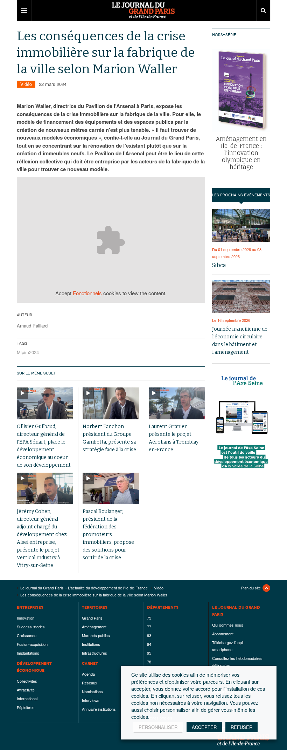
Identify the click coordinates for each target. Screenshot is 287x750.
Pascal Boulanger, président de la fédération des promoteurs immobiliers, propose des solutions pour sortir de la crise (108, 534)
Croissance (26, 635)
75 (149, 618)
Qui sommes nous (227, 625)
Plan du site (251, 587)
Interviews (90, 700)
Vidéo (26, 84)
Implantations (28, 653)
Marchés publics (96, 635)
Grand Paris (92, 618)
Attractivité (26, 689)
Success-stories (31, 626)
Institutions (91, 644)
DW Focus (143, 10)
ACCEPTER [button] (204, 727)
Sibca (219, 265)
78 (149, 661)
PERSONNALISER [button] (158, 727)
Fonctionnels (87, 293)
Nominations (92, 691)
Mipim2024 (28, 352)
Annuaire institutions (99, 709)
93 (149, 635)
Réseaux (89, 682)
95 (149, 653)
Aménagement (94, 626)
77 (149, 626)
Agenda (88, 674)
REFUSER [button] (241, 727)
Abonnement (222, 633)
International (27, 698)
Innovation (25, 618)
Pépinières (26, 707)
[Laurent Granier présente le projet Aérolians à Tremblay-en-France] (177, 403)
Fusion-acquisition (32, 644)
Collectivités (27, 681)
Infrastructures (94, 653)
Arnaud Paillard (32, 325)
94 (149, 644)
